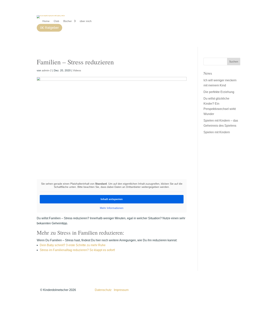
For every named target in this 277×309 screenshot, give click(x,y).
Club (56, 21)
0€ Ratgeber (49, 28)
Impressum (121, 289)
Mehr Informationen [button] (111, 207)
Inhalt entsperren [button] (112, 199)
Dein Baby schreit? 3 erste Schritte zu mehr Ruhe (73, 245)
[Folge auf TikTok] (215, 289)
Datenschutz (103, 289)
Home (46, 21)
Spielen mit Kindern (217, 132)
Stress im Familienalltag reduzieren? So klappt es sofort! (77, 250)
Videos (77, 70)
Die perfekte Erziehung (219, 92)
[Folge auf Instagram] (208, 289)
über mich (86, 21)
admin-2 (47, 70)
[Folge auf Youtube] (230, 289)
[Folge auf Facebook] (223, 289)
